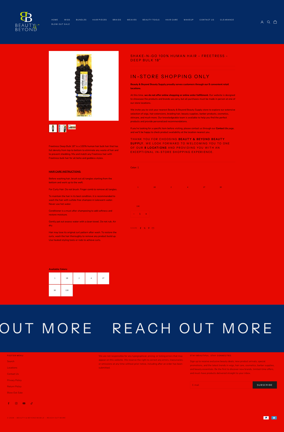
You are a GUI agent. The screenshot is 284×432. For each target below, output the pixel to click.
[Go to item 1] (53, 128)
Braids (117, 20)
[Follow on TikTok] (31, 403)
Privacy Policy (14, 380)
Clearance (227, 20)
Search (10, 361)
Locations (12, 367)
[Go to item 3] (72, 127)
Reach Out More (56, 418)
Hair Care (172, 20)
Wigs (67, 20)
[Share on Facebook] (140, 228)
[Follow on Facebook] (8, 403)
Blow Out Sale (60, 24)
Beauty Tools (151, 20)
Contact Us (207, 20)
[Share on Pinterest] (149, 228)
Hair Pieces (99, 20)
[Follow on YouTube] (23, 403)
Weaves (132, 20)
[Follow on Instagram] (16, 403)
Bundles (81, 20)
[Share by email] (153, 228)
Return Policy (14, 386)
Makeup (189, 20)
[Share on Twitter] (144, 228)
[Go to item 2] (62, 128)
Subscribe (265, 385)
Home (54, 20)
